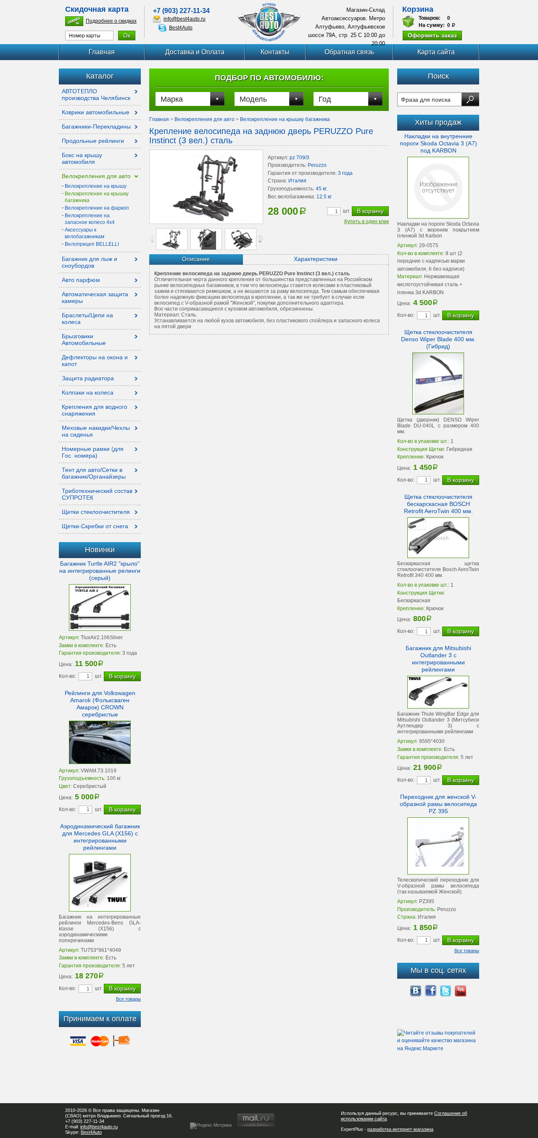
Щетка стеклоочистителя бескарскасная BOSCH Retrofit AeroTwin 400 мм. (438, 503)
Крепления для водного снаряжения (94, 410)
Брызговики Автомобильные (84, 339)
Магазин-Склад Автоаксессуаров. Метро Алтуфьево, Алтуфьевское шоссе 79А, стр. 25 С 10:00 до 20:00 (346, 27)
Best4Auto (181, 28)
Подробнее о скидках (111, 21)
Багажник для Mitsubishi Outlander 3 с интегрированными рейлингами (438, 659)
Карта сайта (436, 51)
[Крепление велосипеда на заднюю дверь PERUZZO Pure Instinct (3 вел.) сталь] (206, 187)
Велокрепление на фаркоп (97, 208)
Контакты (275, 51)
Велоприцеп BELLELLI (92, 244)
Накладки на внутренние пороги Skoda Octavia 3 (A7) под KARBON (438, 143)
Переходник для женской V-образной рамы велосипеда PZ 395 (438, 803)
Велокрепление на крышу (96, 186)
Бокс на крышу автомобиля (82, 158)
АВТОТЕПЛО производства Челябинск (96, 94)
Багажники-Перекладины (96, 126)
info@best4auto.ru (185, 19)
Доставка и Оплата (194, 51)
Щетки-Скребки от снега (95, 526)
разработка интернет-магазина (400, 1129)
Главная (102, 51)
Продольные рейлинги (93, 140)
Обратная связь (349, 51)
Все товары (128, 998)
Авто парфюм (81, 280)
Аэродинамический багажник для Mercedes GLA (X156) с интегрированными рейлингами (100, 837)
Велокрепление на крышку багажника (285, 119)
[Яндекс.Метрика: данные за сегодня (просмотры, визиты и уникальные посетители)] (211, 1125)
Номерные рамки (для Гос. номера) (93, 452)
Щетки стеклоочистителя (96, 511)
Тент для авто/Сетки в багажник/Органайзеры (94, 473)
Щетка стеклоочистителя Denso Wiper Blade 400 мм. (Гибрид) (438, 339)
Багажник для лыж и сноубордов (89, 262)
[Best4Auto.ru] (269, 22)
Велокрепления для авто (96, 176)
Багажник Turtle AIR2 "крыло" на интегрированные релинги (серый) (99, 570)
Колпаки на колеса (87, 392)
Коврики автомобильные (95, 112)
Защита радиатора (88, 378)
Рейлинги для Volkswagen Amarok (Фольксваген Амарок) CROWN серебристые (100, 704)
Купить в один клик (366, 221)
